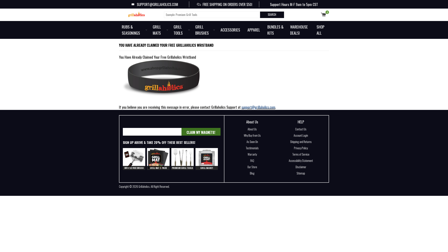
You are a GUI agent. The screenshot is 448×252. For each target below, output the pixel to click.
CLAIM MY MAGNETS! (201, 132)
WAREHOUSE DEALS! (299, 30)
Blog (252, 173)
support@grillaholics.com (258, 107)
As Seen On (252, 142)
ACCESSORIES (230, 30)
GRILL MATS (157, 30)
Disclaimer (301, 167)
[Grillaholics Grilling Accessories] (140, 14)
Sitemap (301, 173)
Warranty (252, 154)
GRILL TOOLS (178, 30)
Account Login (301, 135)
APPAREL (253, 30)
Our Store (252, 167)
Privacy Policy (301, 148)
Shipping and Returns (301, 142)
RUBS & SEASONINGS (131, 30)
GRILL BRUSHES (202, 30)
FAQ (252, 161)
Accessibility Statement (301, 161)
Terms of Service (300, 154)
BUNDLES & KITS (275, 30)
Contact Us (300, 129)
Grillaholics (144, 186)
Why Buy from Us (252, 135)
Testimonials (252, 148)
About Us (252, 121)
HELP (301, 121)
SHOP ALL (320, 30)
